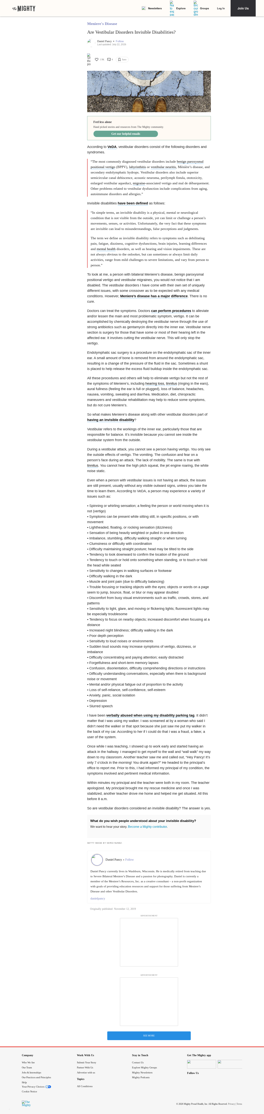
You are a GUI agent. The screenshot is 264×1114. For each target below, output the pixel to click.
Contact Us (138, 1062)
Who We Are (28, 1062)
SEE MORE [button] (149, 1035)
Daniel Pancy (104, 41)
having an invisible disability (110, 420)
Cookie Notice (29, 1091)
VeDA (112, 147)
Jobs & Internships (31, 1072)
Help (24, 1082)
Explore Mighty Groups (144, 1067)
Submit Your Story (86, 1062)
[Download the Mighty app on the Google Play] (232, 1064)
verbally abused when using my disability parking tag (150, 715)
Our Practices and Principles (36, 1077)
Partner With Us (85, 1067)
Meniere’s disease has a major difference (154, 296)
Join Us (243, 8)
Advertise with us (86, 1072)
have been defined (133, 203)
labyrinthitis (137, 167)
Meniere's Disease (102, 23)
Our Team (27, 1067)
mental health (106, 249)
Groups (204, 8)
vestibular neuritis (163, 167)
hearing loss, (155, 383)
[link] (23, 8)
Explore (181, 8)
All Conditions (85, 1086)
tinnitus (171, 383)
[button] (120, 41)
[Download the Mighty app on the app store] (201, 1064)
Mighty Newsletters (142, 1072)
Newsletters (155, 8)
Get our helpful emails (125, 133)
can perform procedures (171, 311)
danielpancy (97, 898)
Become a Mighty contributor (147, 826)
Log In (221, 8)
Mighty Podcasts (141, 1077)
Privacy (231, 1103)
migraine (139, 183)
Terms (239, 1103)
